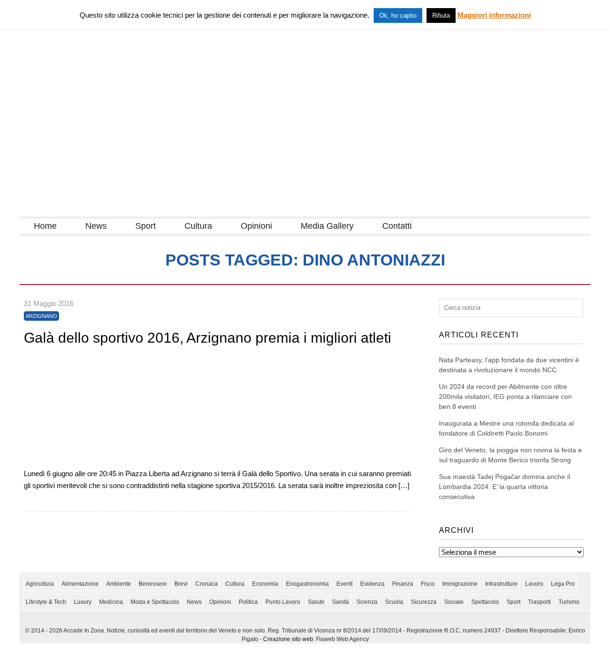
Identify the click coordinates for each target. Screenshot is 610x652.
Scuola (394, 602)
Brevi (181, 584)
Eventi (344, 584)
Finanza (402, 584)
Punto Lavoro (282, 602)
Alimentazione (80, 584)
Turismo (569, 602)
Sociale (454, 602)
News (96, 226)
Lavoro (534, 584)
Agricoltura (40, 584)
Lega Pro (563, 584)
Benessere (153, 584)
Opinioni (256, 226)
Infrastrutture (501, 584)
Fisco (428, 584)
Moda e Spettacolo (155, 602)
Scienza (366, 602)
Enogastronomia (307, 584)
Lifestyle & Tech (46, 602)
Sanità (340, 602)
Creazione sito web (288, 639)
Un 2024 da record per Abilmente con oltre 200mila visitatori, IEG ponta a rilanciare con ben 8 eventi (505, 396)
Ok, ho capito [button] (398, 15)
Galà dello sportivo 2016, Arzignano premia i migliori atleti (207, 338)
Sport (145, 226)
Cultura (198, 226)
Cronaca (206, 584)
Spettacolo (485, 602)
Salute (316, 602)
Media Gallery (327, 226)
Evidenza (372, 584)
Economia (265, 584)
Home (45, 226)
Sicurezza (424, 602)
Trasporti (539, 602)
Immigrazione (460, 584)
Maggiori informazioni (494, 15)
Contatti (397, 226)
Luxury (83, 602)
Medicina (111, 602)
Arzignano (41, 316)
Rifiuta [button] (441, 15)
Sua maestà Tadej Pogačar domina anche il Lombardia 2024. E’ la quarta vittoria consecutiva (504, 486)
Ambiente (118, 584)
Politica (248, 602)
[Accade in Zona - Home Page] (115, 210)
